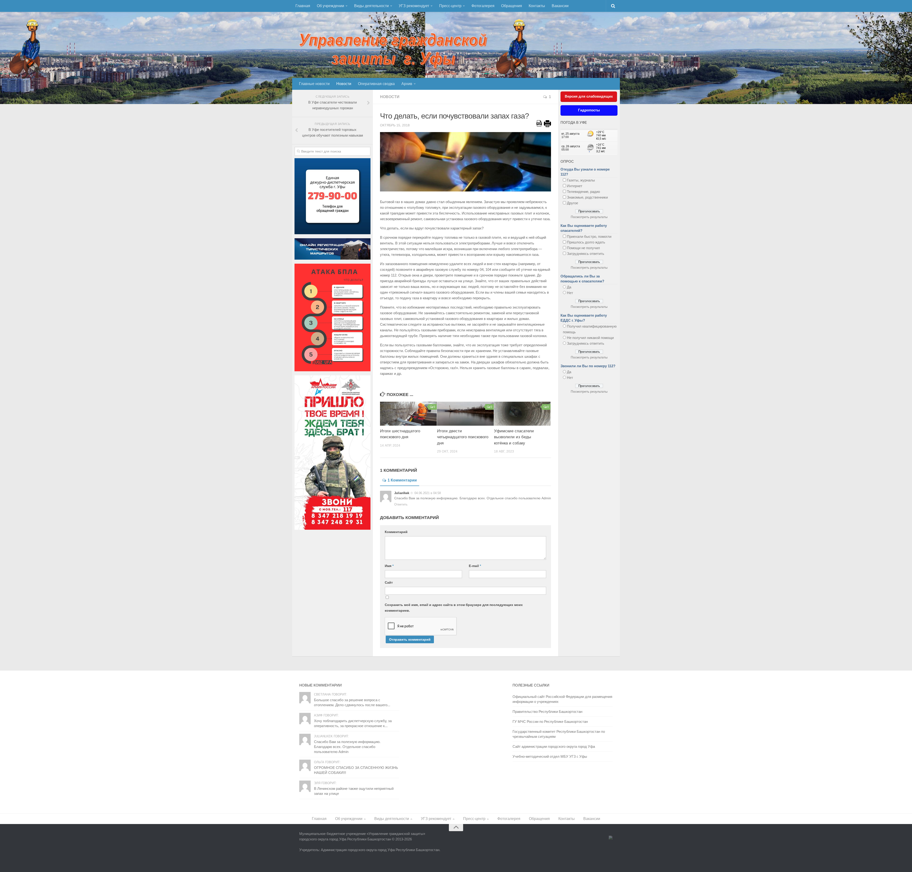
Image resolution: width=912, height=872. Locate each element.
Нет (570, 293)
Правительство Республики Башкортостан (547, 712)
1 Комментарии (402, 480)
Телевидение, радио (583, 192)
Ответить (401, 504)
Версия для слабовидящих (589, 96)
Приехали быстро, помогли (589, 236)
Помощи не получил (583, 248)
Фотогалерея (482, 6)
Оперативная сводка (376, 84)
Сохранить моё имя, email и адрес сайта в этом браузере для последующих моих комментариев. (454, 607)
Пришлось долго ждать (586, 242)
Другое (572, 203)
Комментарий (396, 532)
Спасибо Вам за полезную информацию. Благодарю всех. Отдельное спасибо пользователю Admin (347, 747)
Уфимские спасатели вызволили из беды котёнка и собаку (514, 437)
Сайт (389, 582)
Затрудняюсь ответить (585, 254)
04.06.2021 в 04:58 (427, 493)
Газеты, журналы (581, 180)
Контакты (537, 6)
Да (569, 287)
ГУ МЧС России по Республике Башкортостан (550, 722)
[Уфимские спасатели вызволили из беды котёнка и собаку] (522, 414)
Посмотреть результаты (589, 217)
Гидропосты (589, 110)
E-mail (475, 566)
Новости (343, 84)
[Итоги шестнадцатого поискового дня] (408, 414)
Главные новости (314, 84)
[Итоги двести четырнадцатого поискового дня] (465, 414)
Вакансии (560, 6)
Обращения (511, 6)
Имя (389, 566)
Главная (302, 6)
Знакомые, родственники (587, 197)
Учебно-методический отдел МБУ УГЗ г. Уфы (550, 756)
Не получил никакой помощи (590, 338)
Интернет (574, 186)
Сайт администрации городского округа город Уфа (554, 746)
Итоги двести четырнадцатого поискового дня (462, 437)
